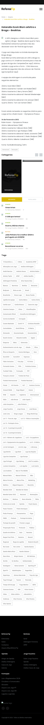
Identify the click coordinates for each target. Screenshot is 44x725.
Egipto (33, 338)
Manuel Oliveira (21, 475)
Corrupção (22, 319)
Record (30, 537)
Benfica (24, 285)
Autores (4, 668)
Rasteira (21, 537)
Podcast (13, 518)
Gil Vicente (14, 385)
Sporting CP (32, 566)
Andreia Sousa (21, 271)
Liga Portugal (7, 461)
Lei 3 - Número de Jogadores (12, 437)
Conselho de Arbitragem (28, 314)
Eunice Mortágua (24, 352)
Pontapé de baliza (26, 518)
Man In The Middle (22, 471)
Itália (4, 399)
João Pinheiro (22, 404)
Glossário (5, 685)
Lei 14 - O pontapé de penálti (12, 428)
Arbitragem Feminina (10, 281)
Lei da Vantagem (8, 447)
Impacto (12, 395)
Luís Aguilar (23, 466)
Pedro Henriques (22, 509)
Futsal (5, 385)
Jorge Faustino (12, 219)
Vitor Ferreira (17, 599)
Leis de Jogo (22, 447)
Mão (31, 475)
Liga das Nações (30, 452)
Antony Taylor (7, 276)
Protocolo (22, 528)
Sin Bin (5, 561)
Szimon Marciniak (19, 575)
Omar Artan (10, 207)
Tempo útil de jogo (9, 585)
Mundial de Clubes (22, 490)
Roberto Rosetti (33, 542)
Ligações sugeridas (8, 694)
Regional (6, 542)
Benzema (34, 285)
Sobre (4, 642)
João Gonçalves (8, 404)
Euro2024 (16, 357)
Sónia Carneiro (19, 566)
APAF (18, 276)
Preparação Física (9, 528)
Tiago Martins (23, 585)
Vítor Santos (7, 604)
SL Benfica (15, 561)
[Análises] (32, 161)
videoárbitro (28, 594)
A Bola (20, 262)
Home (3, 17)
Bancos (5, 285)
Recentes (11, 199)
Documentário (32, 333)
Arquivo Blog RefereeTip (10, 648)
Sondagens (6, 566)
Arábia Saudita (28, 276)
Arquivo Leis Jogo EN (9, 691)
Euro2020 (6, 357)
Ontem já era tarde (9, 504)
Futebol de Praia (24, 376)
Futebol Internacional (10, 380)
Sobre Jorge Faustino (31, 659)
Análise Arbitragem (27, 266)
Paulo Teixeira (7, 509)
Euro (35, 352)
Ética (36, 347)
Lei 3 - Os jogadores (32, 437)
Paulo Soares (33, 504)
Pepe (31, 513)
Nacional (23, 494)
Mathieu (5, 485)
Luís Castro (35, 466)
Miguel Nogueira (18, 485)
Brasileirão (6, 295)
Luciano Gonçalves (9, 466)
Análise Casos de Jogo (31, 668)
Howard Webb (7, 390)
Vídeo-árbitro (15, 594)
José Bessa (33, 409)
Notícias (5, 499)
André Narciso (7, 271)
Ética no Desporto (9, 352)
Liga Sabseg (20, 461)
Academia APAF (31, 262)
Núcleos (15, 499)
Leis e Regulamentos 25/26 (11, 678)
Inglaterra (23, 395)
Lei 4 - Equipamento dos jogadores (14, 442)
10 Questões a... (8, 262)
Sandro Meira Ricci (9, 551)
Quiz (20, 532)
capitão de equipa (9, 300)
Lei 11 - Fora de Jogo (10, 418)
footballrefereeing (14, 145)
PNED (5, 518)
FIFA (19, 366)
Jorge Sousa (21, 409)
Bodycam (6, 290)
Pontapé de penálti (9, 523)
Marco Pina (20, 480)
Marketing (31, 480)
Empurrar (6, 342)
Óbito (37, 499)
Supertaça (6, 575)
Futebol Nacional (26, 380)
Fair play (20, 361)
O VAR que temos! (12, 216)
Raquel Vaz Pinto (8, 537)
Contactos (5, 645)
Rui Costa (6, 547)
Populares (32, 199)
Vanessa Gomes (8, 589)
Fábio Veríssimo (8, 361)
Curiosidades (7, 328)
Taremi (18, 580)
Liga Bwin (18, 452)
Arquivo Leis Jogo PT (9, 688)
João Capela (26, 399)
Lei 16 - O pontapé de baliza (12, 433)
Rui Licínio (16, 547)
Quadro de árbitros (9, 532)
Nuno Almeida (26, 499)
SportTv (5, 570)
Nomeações (15, 149)
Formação (19, 371)
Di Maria (31, 328)
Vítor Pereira (30, 599)
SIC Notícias (31, 556)
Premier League (25, 523)
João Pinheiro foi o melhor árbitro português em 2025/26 (19, 236)
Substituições (16, 570)
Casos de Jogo (33, 304)
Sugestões (28, 570)
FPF (28, 371)
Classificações (31, 309)
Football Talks (7, 371)
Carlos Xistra (36, 300)
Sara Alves (6, 556)
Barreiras (15, 285)
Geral (25, 639)
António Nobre (34, 271)
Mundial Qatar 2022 (9, 494)
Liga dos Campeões (9, 456)
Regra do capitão (18, 542)
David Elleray (20, 328)
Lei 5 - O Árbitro (35, 442)
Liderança (34, 447)
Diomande (6, 333)
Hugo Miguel (20, 390)
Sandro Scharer (24, 551)
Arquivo (10, 17)
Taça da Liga (33, 575)
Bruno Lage (18, 295)
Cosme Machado (8, 323)
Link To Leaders (33, 461)
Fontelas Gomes (30, 366)
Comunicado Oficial (9, 314)
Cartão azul (7, 304)
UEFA (34, 585)
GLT (24, 385)
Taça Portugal (7, 580)
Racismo (29, 532)
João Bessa (14, 399)
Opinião (21, 504)
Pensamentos (21, 513)
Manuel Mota (7, 475)
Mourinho (31, 485)
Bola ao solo (17, 290)
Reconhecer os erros (14, 246)
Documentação (19, 333)
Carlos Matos (23, 300)
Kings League (18, 414)
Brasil (27, 290)
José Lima (6, 414)
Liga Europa (24, 456)
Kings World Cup (32, 414)
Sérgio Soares (18, 556)
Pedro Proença (8, 513)
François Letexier (8, 376)
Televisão (28, 580)
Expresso (27, 357)
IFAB (4, 395)
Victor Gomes (28, 589)
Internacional (5, 149)
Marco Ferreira (8, 480)
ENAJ (15, 342)
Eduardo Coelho (21, 338)
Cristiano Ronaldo (34, 323)
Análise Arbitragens (8, 662)
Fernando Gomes (8, 366)
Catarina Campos (8, 309)
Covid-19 (21, 323)
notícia (7, 231)
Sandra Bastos (29, 547)
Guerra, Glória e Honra (14, 225)
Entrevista (24, 342)
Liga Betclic (7, 452)
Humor (31, 390)
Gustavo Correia (34, 385)
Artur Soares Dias (26, 281)
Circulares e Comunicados (11, 681)
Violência (6, 599)
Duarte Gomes (7, 338)
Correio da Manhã (9, 319)
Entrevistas (5, 639)
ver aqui (29, 63)
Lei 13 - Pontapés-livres (11, 423)
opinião (7, 204)
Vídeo (5, 594)
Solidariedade (27, 561)
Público (31, 528)
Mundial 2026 (7, 490)
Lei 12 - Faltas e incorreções (30, 418)
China (20, 309)
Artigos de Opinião (8, 659)
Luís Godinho (7, 471)
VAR (19, 589)
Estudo (28, 347)
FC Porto (30, 361)
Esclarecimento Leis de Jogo (12, 347)
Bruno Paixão (30, 295)
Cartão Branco (19, 304)
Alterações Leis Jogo (10, 266)
